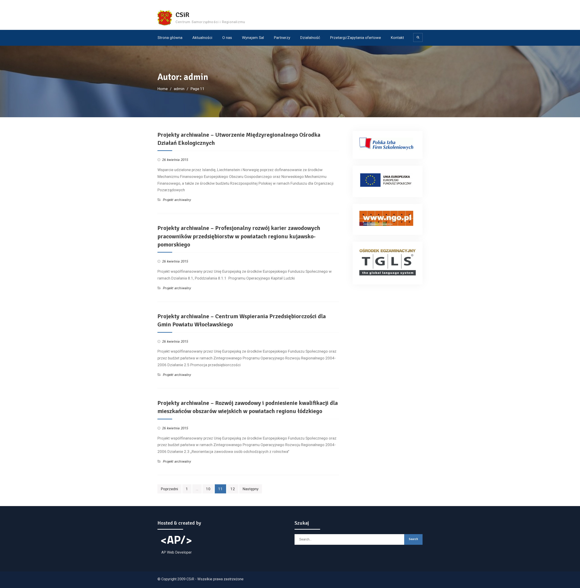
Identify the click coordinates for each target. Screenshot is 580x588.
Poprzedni (169, 489)
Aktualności (202, 37)
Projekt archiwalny (177, 200)
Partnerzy (282, 37)
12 (232, 489)
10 (208, 489)
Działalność (310, 37)
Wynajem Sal (253, 37)
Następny (251, 489)
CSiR (182, 15)
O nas (227, 37)
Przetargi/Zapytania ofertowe (355, 37)
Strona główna (169, 37)
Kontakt (397, 37)
